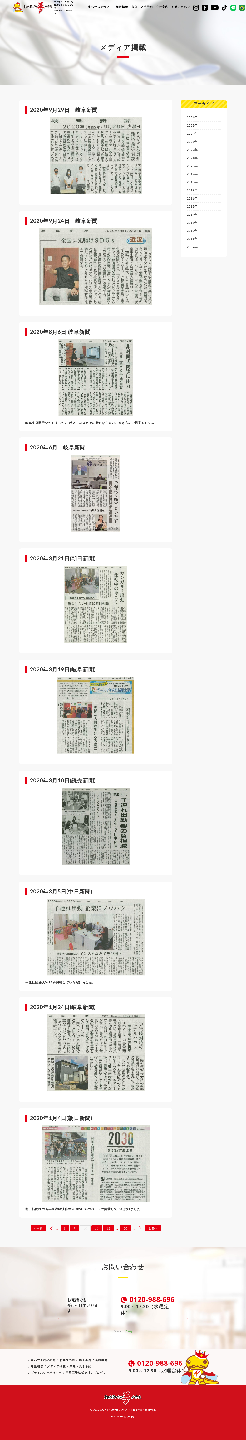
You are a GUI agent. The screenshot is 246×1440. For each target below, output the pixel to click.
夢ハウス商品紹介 (43, 1360)
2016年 (192, 198)
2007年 (192, 247)
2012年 (192, 230)
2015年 (192, 206)
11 (97, 1228)
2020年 (192, 166)
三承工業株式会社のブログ (84, 1372)
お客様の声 (67, 1360)
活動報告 (37, 1366)
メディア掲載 (56, 1366)
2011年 (192, 238)
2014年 (192, 214)
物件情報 (122, 7)
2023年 (192, 141)
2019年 (192, 174)
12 (108, 1228)
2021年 (192, 158)
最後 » (153, 1228)
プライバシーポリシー (46, 1372)
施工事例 (85, 1360)
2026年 (192, 117)
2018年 (192, 182)
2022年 (192, 150)
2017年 (192, 190)
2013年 (192, 222)
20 (125, 1228)
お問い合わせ (180, 7)
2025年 (192, 125)
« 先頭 (38, 1228)
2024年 (192, 133)
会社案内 (162, 7)
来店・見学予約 (142, 7)
